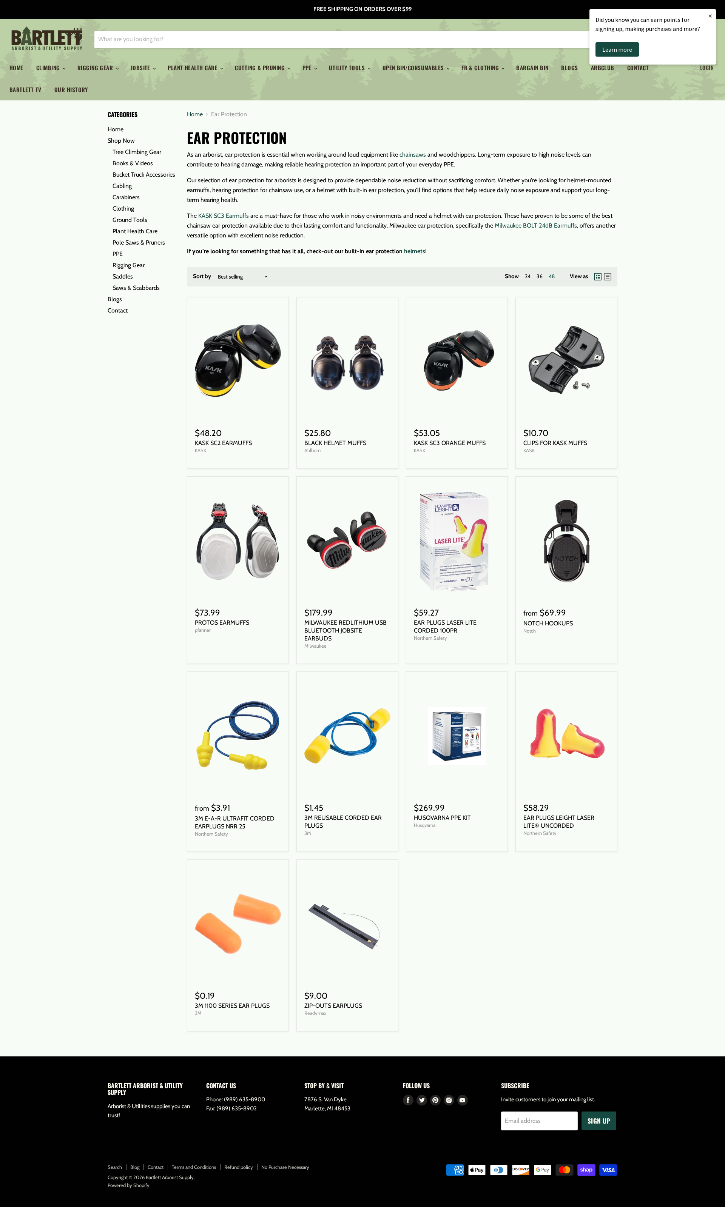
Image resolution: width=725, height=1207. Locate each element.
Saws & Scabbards (136, 287)
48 (552, 276)
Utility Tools (347, 67)
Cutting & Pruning (260, 67)
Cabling (122, 185)
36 (540, 276)
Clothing (123, 208)
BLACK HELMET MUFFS (335, 442)
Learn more (617, 49)
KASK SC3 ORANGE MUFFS (450, 442)
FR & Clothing (480, 67)
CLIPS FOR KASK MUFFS (555, 442)
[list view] (607, 276)
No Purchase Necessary (285, 1167)
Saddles (123, 276)
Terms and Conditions (194, 1167)
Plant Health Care (193, 67)
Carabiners (126, 197)
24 (528, 276)
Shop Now (121, 140)
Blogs (569, 67)
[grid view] (598, 276)
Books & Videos (133, 163)
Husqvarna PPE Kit (442, 817)
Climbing (49, 67)
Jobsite (141, 67)
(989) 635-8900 (244, 1099)
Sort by (202, 276)
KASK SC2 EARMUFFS (223, 442)
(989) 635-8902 (236, 1108)
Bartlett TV (25, 89)
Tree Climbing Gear (137, 151)
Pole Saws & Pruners (139, 242)
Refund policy (238, 1167)
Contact (118, 310)
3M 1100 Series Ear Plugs (232, 1005)
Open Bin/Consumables (414, 67)
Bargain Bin (532, 67)
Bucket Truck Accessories (144, 174)
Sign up (599, 1120)
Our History (71, 89)
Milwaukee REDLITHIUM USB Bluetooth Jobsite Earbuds (345, 630)
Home (16, 67)
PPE (307, 67)
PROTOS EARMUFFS (222, 622)
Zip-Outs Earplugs (333, 1005)
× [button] (710, 15)
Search (115, 1167)
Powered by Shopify (129, 1185)
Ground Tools (130, 219)
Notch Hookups (548, 623)
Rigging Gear (96, 67)
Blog (134, 1167)
